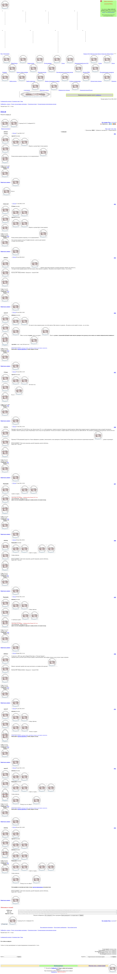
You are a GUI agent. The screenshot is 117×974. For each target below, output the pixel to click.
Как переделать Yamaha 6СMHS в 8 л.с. (88, 13)
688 (8, 462)
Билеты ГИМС (86, 72)
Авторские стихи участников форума (95, 35)
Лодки (48, 10)
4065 (8, 167)
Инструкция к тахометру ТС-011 (86, 17)
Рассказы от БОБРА (91, 31)
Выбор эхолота (13, 81)
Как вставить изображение (60, 927)
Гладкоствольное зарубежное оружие (36, 21)
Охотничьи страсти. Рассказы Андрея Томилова (98, 36)
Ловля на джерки (10, 15)
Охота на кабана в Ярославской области (16, 34)
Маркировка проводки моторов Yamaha (88, 28)
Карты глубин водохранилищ (66, 42)
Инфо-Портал (14, 63)
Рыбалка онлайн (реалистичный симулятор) (97, 41)
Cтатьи (100, 63)
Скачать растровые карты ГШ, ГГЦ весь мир (70, 48)
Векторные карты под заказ (66, 51)
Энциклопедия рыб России (86, 90)
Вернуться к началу (5, 182)
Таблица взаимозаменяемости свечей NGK (88, 29)
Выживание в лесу (38, 40)
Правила (85, 53)
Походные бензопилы (39, 34)
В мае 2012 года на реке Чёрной (13, 42)
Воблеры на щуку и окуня (12, 14)
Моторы (77, 10)
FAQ (89, 53)
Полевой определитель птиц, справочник (37, 18)
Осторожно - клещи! (39, 42)
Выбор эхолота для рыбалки (66, 50)
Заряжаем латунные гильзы (33, 17)
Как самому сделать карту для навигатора (69, 37)
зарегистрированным (38, 887)
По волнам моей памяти (92, 32)
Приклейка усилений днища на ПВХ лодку (59, 14)
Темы (21, 101)
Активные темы (16, 101)
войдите (103, 12)
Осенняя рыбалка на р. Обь (13, 39)
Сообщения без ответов (6, 101)
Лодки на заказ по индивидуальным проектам (60, 19)
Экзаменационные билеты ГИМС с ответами (60, 18)
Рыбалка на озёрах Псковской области (15, 36)
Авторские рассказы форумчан (94, 34)
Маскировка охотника (32, 14)
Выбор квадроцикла (39, 41)
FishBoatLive (54, 972)
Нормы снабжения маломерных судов (58, 17)
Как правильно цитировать (46, 927)
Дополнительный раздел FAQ (81, 63)
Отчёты (5, 30)
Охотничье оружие (32, 104)
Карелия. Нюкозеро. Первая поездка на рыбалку (18, 45)
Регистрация (6, 53)
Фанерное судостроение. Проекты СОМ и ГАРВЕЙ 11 (62, 13)
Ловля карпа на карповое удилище (14, 20)
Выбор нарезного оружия (33, 15)
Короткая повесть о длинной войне (95, 37)
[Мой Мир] (114, 124)
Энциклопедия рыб (10, 12)
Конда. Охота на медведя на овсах (14, 37)
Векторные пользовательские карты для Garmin (71, 41)
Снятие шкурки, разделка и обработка (36, 13)
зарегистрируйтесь (111, 12)
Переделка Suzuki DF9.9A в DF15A (86, 19)
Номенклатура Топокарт (65, 52)
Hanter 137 (8, 114)
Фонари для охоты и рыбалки (41, 36)
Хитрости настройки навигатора (67, 35)
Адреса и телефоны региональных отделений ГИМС (62, 20)
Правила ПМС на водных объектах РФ (59, 23)
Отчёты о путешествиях (75, 81)
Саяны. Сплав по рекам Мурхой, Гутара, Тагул (17, 43)
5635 (8, 291)
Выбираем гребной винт (84, 15)
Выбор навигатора (30, 81)
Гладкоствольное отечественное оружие (36, 19)
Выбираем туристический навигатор (68, 40)
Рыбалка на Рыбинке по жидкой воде (15, 40)
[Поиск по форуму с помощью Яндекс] (115, 53)
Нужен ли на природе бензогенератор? (43, 35)
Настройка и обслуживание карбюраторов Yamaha (90, 25)
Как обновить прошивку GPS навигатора (69, 36)
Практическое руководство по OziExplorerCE (70, 46)
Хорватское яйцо (10, 17)
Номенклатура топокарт (64, 90)
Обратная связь (93, 53)
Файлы (108, 53)
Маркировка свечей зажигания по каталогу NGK (90, 23)
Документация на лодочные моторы (87, 24)
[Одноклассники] (112, 124)
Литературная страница (96, 81)
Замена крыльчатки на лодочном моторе (88, 21)
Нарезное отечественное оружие (34, 20)
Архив (63, 63)
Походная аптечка (42, 72)
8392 (8, 519)
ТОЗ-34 (3, 112)
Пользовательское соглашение (107, 72)
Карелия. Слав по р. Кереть (13, 32)
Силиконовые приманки (12, 18)
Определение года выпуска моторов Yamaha (89, 20)
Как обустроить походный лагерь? (42, 37)
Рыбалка (5, 10)
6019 (8, 350)
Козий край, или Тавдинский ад (13, 41)
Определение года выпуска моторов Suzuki (88, 26)
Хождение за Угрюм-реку (12, 31)
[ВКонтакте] (109, 124)
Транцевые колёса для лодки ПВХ (57, 15)
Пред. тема (107, 128)
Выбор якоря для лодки (55, 21)
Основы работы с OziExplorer (66, 45)
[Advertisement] (58, 199)
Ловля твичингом (10, 19)
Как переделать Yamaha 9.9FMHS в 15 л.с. (88, 12)
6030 (8, 236)
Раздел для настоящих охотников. (19, 104)
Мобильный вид (58, 965)
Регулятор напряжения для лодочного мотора (89, 18)
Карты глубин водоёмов (22, 72)
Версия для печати (5, 128)
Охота (25, 10)
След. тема (113, 128)
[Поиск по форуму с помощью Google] (114, 53)
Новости (99, 53)
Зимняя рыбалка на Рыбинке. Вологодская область (18, 35)
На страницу (105, 122)
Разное (85, 30)
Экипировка (34, 30)
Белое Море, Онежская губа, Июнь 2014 (15, 47)
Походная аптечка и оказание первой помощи (45, 31)
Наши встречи (30, 63)
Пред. (109, 122)
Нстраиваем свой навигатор (66, 31)
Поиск (111, 53)
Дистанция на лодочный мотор (85, 14)
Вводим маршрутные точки (66, 34)
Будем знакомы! (48, 63)
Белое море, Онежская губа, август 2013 (15, 46)
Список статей (90, 40)
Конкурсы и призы (44, 90)
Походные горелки (38, 39)
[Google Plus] (115, 124)
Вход (2, 53)
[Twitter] (111, 124)
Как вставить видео (72, 927)
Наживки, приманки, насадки (13, 13)
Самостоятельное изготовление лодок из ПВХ (60, 12)
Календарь (104, 53)
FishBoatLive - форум (5, 104)
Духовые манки (30, 12)
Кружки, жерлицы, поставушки (14, 24)
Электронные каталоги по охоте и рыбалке (97, 39)
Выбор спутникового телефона (66, 43)
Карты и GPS (59, 30)
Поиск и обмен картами (65, 39)
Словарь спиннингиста (11, 21)
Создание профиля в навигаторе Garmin (69, 32)
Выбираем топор (38, 32)
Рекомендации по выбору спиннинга (15, 23)
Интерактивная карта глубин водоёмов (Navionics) (71, 47)
